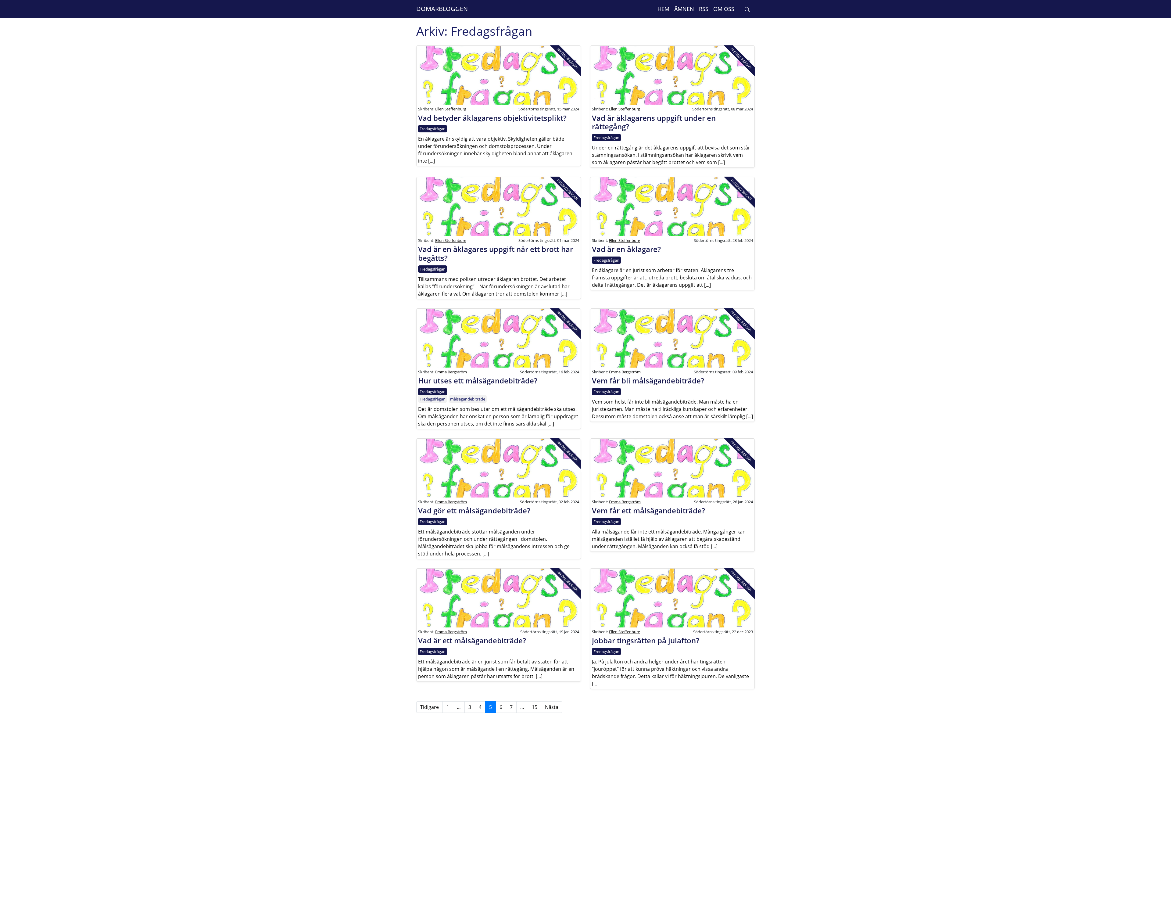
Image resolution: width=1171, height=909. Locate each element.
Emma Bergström (451, 372)
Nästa (551, 707)
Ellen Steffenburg (450, 109)
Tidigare (429, 707)
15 (534, 707)
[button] (747, 9)
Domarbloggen (442, 9)
